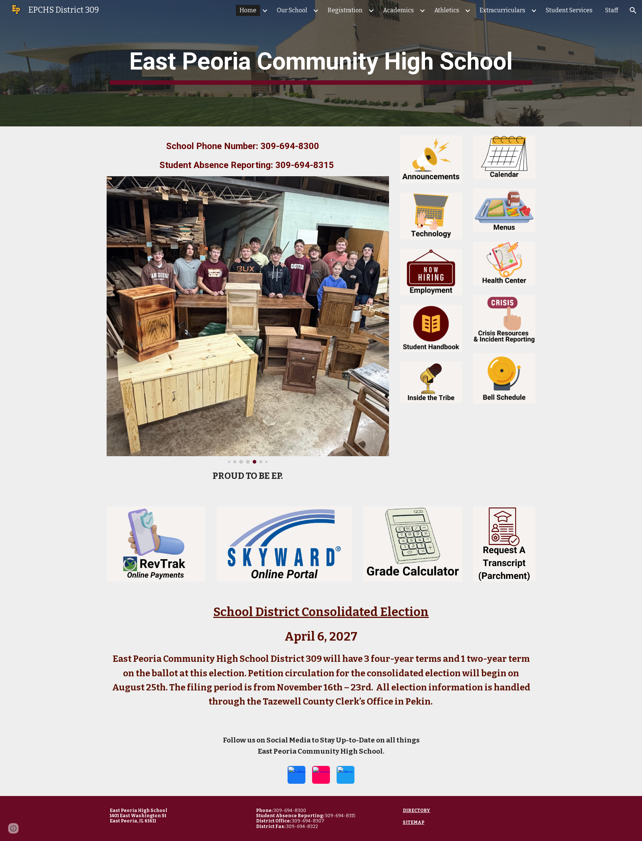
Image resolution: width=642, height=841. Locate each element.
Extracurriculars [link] (502, 10)
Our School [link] (292, 10)
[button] (633, 10)
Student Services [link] (569, 10)
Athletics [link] (446, 10)
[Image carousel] (248, 320)
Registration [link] (345, 10)
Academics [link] (398, 10)
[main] (321, 63)
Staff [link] (611, 10)
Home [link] (248, 10)
